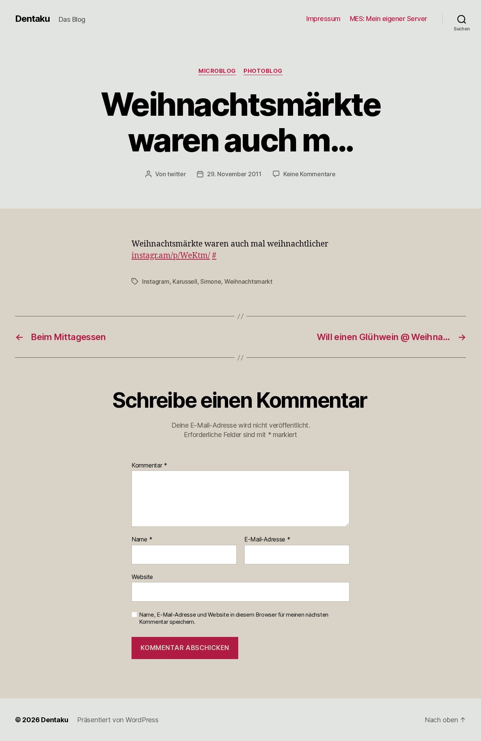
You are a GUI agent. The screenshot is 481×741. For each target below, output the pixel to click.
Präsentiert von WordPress (117, 720)
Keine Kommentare (309, 174)
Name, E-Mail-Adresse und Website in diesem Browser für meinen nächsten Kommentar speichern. (233, 618)
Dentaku (32, 18)
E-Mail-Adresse (267, 539)
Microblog (217, 71)
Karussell (184, 281)
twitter (176, 174)
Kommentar (149, 465)
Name (142, 539)
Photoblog (263, 71)
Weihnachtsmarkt (248, 281)
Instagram (155, 281)
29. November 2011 (234, 174)
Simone (210, 281)
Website (142, 576)
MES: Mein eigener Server (388, 19)
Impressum (323, 19)
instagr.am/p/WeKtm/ (171, 256)
